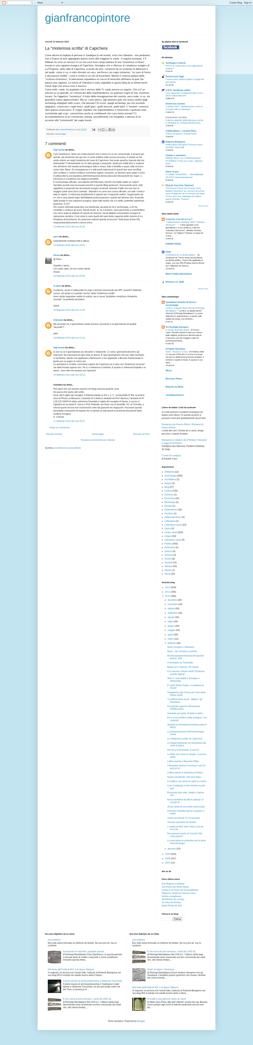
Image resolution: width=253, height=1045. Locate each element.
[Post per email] (93, 129)
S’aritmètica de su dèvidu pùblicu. (181, 255)
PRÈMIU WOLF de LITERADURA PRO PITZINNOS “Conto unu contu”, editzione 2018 (184, 161)
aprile (171, 634)
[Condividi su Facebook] (110, 129)
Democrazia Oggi (175, 76)
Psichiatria (169, 547)
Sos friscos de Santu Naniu (175, 887)
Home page (98, 434)
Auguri (167, 483)
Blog (166, 487)
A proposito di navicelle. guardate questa (83, 951)
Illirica (169, 370)
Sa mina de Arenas (171, 902)
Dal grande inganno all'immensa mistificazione (183, 707)
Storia (167, 574)
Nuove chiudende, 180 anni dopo (184, 777)
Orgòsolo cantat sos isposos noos (179, 893)
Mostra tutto (203, 206)
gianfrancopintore (87, 18)
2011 (168, 592)
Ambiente (169, 472)
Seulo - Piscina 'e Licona (177, 352)
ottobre (171, 608)
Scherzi (168, 551)
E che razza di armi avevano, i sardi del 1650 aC (87, 999)
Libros (167, 528)
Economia (169, 498)
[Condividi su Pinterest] (113, 129)
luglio (171, 621)
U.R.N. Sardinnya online (178, 90)
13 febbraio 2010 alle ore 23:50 (69, 276)
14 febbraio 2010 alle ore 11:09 (69, 310)
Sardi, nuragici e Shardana (180, 647)
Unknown (58, 320)
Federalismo (170, 509)
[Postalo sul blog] (103, 129)
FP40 (168, 252)
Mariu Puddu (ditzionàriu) (179, 274)
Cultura (168, 490)
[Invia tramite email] (99, 129)
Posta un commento (60, 427)
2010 (168, 596)
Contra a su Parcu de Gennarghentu (180, 890)
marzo (171, 639)
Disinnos (168, 494)
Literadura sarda (172, 540)
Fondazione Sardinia (176, 117)
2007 (168, 862)
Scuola (168, 558)
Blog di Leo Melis (174, 387)
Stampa (168, 566)
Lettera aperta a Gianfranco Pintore (185, 772)
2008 (168, 858)
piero (56, 236)
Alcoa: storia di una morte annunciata (186, 806)
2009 (168, 854)
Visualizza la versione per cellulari (98, 440)
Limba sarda (170, 532)
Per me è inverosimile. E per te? (183, 750)
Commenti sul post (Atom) (68, 448)
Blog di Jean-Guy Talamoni (180, 185)
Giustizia (168, 513)
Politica (168, 543)
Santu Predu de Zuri (172, 905)
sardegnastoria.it (175, 395)
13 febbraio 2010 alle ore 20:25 (69, 226)
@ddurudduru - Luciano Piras (181, 131)
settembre (173, 613)
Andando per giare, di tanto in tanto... (185, 713)
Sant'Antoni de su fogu (173, 899)
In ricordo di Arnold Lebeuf (177, 330)
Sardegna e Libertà (176, 63)
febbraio (172, 643)
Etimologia (169, 502)
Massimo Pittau (174, 378)
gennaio (172, 848)
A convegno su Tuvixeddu (180, 662)
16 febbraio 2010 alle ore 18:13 (69, 375)
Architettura (170, 479)
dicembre (173, 600)
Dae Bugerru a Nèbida (173, 883)
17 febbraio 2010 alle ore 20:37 (69, 421)
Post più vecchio (141, 434)
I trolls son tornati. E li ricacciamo (183, 818)
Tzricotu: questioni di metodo (181, 822)
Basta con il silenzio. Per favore (183, 667)
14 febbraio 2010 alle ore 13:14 (69, 337)
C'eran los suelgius (171, 455)
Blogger (141, 1021)
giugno (171, 626)
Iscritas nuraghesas (171, 896)
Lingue (168, 536)
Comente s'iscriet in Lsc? (179, 219)
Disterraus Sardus (175, 103)
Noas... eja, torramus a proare (182, 651)
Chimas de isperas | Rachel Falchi (181, 134)
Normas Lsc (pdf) (175, 282)
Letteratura (169, 521)
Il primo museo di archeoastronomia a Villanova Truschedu (92, 981)
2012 (168, 587)
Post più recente (54, 434)
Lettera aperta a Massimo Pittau (183, 761)
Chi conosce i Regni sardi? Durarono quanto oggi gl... (186, 672)
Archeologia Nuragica (177, 327)
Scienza (168, 555)
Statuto (168, 570)
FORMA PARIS (173, 244)
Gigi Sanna (59, 150)
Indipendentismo (172, 517)
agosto (171, 617)
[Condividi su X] (106, 129)
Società (168, 562)
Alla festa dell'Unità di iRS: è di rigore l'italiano (71, 969)
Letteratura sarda (173, 525)
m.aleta (57, 286)
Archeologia (60, 134)
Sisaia (56, 255)
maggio (172, 630)
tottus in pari (172, 171)
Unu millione (54, 940)
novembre (173, 604)
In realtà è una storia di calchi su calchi (186, 781)
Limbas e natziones (176, 155)
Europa (168, 506)
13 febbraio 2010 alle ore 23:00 (69, 245)
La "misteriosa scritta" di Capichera (184, 738)
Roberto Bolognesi (175, 142)
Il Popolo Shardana (175, 349)
